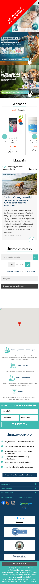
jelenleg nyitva (30, 271)
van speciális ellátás (14, 271)
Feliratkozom (19, 424)
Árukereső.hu (19, 522)
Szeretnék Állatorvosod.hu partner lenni (19, 475)
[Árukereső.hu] (19, 519)
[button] (19, 324)
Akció (14, 110)
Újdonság (21, 110)
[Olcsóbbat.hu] (19, 557)
